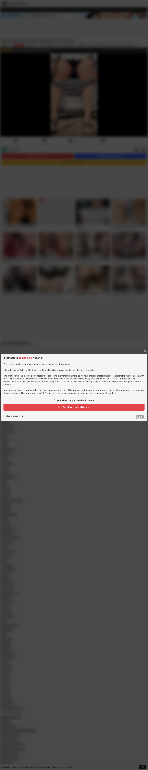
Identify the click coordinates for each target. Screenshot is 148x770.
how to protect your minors (14, 416)
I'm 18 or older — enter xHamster (74, 407)
